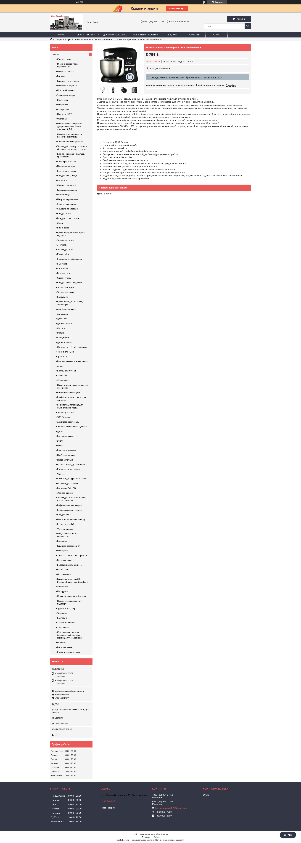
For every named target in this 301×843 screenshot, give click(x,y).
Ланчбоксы (62, 587)
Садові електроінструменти (70, 141)
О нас (216, 35)
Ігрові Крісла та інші (66, 161)
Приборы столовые (66, 455)
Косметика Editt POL (67, 488)
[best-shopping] (66, 29)
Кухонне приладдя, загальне (71, 464)
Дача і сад (62, 319)
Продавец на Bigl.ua (151, 837)
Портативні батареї (66, 166)
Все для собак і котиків (68, 218)
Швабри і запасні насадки (69, 510)
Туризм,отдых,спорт (66, 608)
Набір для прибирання (67, 199)
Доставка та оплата (115, 35)
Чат (290, 835)
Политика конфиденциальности (169, 840)
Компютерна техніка (66, 171)
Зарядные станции (66, 95)
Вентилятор (62, 100)
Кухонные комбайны (66, 524)
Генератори (62, 104)
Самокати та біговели (67, 209)
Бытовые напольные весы (69, 565)
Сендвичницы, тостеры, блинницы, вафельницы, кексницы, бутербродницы (69, 635)
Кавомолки (62, 297)
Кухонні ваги (63, 569)
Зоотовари (62, 245)
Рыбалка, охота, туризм (68, 469)
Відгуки (172, 35)
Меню (56, 54)
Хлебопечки (63, 627)
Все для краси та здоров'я (69, 282)
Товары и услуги (85, 35)
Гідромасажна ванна (67, 190)
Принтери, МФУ (64, 114)
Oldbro (60, 445)
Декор (60, 431)
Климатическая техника (68, 652)
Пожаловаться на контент (142, 840)
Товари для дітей (65, 240)
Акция (60, 366)
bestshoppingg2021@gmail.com (69, 691)
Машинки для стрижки (67, 483)
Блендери (62, 541)
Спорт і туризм (64, 59)
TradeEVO (62, 375)
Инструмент (63, 550)
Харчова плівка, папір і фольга (72, 555)
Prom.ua (164, 834)
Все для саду (63, 273)
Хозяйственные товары (68, 422)
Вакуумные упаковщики (68, 392)
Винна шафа (63, 228)
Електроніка (63, 254)
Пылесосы (62, 642)
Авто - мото (62, 180)
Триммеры (62, 613)
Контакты (194, 35)
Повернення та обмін (145, 35)
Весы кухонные (64, 560)
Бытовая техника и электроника (72, 361)
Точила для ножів (65, 412)
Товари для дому (65, 249)
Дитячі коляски (64, 342)
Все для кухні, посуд (67, 176)
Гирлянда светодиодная (68, 546)
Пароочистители (65, 460)
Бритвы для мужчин (66, 371)
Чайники (61, 474)
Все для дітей (64, 213)
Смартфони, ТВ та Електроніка (72, 347)
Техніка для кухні (65, 287)
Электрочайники (65, 493)
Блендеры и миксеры (67, 436)
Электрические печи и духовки (72, 426)
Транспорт (62, 356)
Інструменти (63, 338)
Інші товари (62, 264)
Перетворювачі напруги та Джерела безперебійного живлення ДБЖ (69, 126)
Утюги (60, 441)
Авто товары (63, 268)
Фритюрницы (63, 380)
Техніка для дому (65, 292)
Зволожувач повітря (66, 204)
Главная (61, 35)
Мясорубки (62, 591)
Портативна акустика (67, 86)
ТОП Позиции (63, 417)
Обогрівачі (62, 119)
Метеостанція (63, 195)
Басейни (61, 76)
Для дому (61, 328)
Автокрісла (62, 314)
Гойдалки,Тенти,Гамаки (68, 81)
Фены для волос (65, 529)
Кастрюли (62, 618)
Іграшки (60, 333)
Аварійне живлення (66, 309)
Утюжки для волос (66, 622)
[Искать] (248, 26)
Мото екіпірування (65, 90)
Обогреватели (64, 574)
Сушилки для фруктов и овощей (72, 478)
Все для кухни (64, 515)
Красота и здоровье (66, 450)
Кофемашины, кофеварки (69, 505)
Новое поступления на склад (71, 519)
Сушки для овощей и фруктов (71, 596)
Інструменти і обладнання (69, 259)
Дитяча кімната (64, 323)
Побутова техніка (82, 39)
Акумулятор (63, 109)
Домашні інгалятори (66, 185)
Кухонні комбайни (102, 39)
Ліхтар (60, 223)
